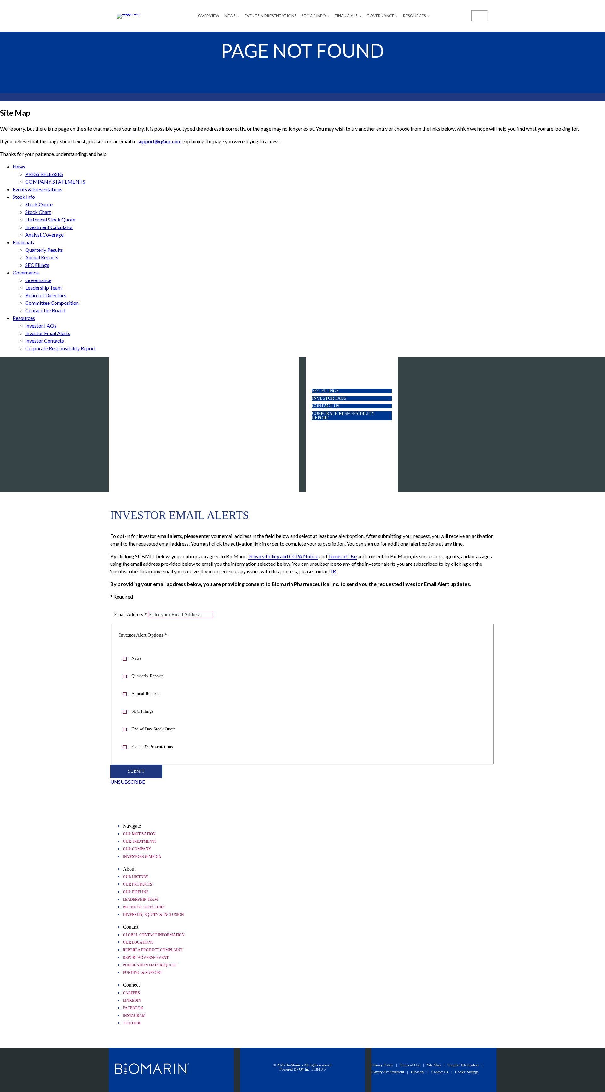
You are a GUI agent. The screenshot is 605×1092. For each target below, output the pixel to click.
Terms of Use (410, 1065)
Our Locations (138, 942)
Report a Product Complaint (152, 950)
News (19, 166)
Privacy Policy (382, 1065)
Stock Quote (39, 204)
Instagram (134, 1015)
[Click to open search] (479, 15)
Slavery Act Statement (387, 1072)
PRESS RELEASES (44, 174)
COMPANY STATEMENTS (55, 182)
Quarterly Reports (147, 676)
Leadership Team (43, 288)
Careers (131, 993)
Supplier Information (463, 1065)
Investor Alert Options (141, 635)
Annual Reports (41, 257)
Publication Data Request (150, 965)
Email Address (128, 614)
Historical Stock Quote (50, 219)
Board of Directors (45, 295)
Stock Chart (38, 212)
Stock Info (24, 197)
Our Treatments (140, 841)
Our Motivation (139, 834)
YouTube (132, 1023)
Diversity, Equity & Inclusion (153, 914)
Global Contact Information (154, 935)
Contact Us (335, 406)
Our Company (137, 849)
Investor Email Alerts (47, 333)
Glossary (417, 1072)
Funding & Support (142, 973)
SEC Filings (37, 265)
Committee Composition (52, 303)
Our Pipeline (135, 892)
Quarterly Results (44, 250)
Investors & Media (142, 856)
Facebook (133, 1008)
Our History (135, 877)
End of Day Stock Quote (153, 729)
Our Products (137, 884)
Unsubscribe (127, 782)
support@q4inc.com (160, 141)
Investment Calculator (49, 227)
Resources (24, 318)
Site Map (434, 1065)
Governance (26, 272)
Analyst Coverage (44, 235)
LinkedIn (132, 1000)
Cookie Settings (467, 1072)
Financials (23, 242)
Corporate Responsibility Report (60, 348)
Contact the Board (45, 310)
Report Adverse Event (146, 957)
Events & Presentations (37, 189)
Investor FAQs (40, 325)
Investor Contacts (44, 341)
